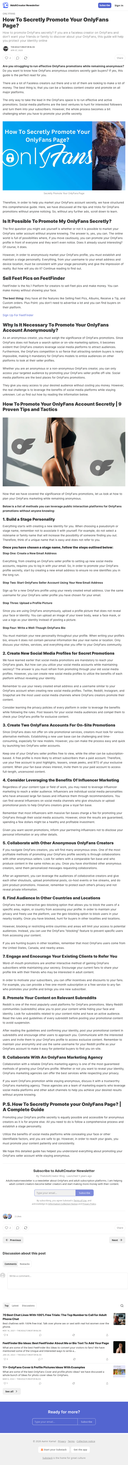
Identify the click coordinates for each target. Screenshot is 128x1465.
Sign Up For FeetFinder (18, 315)
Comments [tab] (10, 1264)
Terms (71, 1441)
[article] (64, 1325)
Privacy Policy (89, 1203)
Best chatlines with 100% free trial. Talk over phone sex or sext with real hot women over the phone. (56, 1325)
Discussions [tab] (28, 1305)
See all (9, 1391)
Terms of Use (80, 1200)
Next (115, 1240)
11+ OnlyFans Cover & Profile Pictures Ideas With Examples (44, 1367)
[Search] (122, 1305)
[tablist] (17, 1264)
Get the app (80, 1449)
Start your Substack (55, 1449)
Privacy (62, 1441)
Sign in (119, 5)
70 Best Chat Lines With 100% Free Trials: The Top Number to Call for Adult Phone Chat (55, 1317)
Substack (47, 1458)
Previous (15, 1240)
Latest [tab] (15, 1305)
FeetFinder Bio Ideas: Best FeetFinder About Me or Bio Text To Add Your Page (56, 1343)
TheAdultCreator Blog (23, 47)
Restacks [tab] (25, 1264)
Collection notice (86, 1441)
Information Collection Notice (63, 1203)
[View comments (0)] (17, 58)
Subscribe (105, 5)
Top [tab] (6, 1305)
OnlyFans (9, 13)
